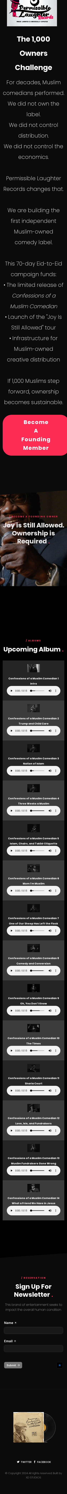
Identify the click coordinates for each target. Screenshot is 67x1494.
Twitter (26, 1462)
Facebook (44, 1462)
